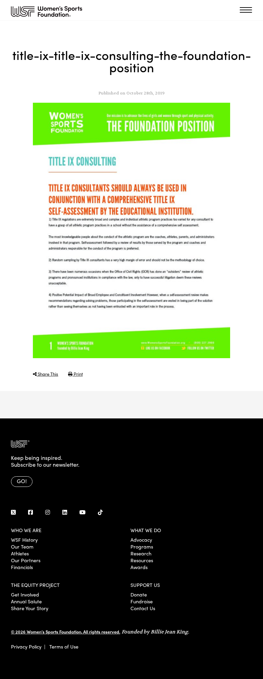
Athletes (20, 553)
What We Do (145, 530)
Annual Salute (26, 601)
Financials (22, 567)
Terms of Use (63, 646)
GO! (22, 481)
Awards (139, 567)
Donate (138, 594)
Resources (141, 560)
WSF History (24, 539)
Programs (141, 546)
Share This (47, 373)
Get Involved (25, 594)
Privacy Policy (26, 646)
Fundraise (141, 601)
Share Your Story (29, 608)
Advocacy (141, 539)
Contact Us (142, 608)
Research (140, 553)
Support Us (145, 584)
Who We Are (26, 530)
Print (78, 373)
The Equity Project (35, 584)
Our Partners (25, 560)
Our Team (22, 546)
